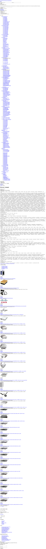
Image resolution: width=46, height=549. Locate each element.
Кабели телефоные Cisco (12, 203)
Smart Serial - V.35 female (14, 243)
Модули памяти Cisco (5, 44)
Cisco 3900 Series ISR (41, 197)
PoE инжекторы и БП (5, 67)
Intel (26, 191)
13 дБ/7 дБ (26, 229)
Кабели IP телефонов (5, 115)
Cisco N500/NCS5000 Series (6, 21)
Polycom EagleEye (19, 197)
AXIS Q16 (34, 201)
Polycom (9, 191)
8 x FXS (24, 258)
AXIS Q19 (32, 204)
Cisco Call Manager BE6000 (6, 118)
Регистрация (1, 9)
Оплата (6, 0)
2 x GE (24, 219)
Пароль (13, 2)
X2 (15, 257)
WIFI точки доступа (4, 57)
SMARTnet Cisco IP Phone (6, 146)
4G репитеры (4, 176)
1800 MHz (8, 224)
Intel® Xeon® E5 (43, 205)
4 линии (11, 239)
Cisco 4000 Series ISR (32, 203)
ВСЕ (2, 506)
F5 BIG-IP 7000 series (8, 208)
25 (5, 213)
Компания (1, 0)
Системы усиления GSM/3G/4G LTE (6, 539)
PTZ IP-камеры (5, 134)
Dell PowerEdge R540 (14, 210)
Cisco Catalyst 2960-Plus (37, 194)
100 (8, 213)
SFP (1, 244)
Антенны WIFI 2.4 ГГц (6, 53)
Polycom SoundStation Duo (6, 91)
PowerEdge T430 (5, 154)
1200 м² (18, 227)
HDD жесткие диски (5, 168)
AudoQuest (16, 191)
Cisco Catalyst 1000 (5, 26)
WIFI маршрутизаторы (6, 23)
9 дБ (9, 229)
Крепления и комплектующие (6, 114)
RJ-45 (11, 242)
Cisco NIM (23, 207)
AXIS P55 (31, 201)
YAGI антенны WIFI (5, 49)
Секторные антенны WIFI (6, 50)
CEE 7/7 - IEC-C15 (42, 243)
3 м (3, 251)
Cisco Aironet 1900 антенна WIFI (20, 193)
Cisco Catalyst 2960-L (5, 27)
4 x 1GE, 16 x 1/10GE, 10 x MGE (8, 221)
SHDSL (6, 259)
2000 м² (35, 227)
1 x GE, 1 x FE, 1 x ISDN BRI (11, 219)
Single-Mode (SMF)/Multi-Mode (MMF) (17, 241)
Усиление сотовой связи (5, 531)
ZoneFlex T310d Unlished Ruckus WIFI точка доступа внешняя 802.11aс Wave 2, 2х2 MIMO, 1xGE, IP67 (12, 352)
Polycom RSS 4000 (33, 200)
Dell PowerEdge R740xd (39, 210)
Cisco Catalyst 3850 (23, 195)
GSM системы (3, 173)
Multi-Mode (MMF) (9, 241)
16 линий (27, 239)
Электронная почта (2, 2)
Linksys (19, 191)
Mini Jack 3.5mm (28, 242)
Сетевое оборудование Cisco (5, 536)
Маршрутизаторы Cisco (4, 16)
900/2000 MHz (29, 224)
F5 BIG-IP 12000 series (27, 208)
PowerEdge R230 (5, 156)
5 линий (14, 239)
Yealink (36, 191)
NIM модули (4, 41)
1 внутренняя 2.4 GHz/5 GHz (10, 254)
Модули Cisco (3, 37)
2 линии (5, 239)
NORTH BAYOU (40, 191)
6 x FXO (27, 258)
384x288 (24, 233)
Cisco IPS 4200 (23, 200)
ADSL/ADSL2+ (33, 257)
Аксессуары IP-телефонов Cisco (14, 196)
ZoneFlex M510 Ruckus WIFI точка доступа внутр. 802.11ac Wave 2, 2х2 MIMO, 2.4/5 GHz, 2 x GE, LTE (12, 399)
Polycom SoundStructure (21, 202)
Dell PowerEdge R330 (40, 209)
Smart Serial (4, 244)
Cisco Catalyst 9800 (24, 209)
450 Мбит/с (2, 236)
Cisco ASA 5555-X (5, 124)
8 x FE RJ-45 (33, 217)
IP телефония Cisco (4, 537)
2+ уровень (5, 214)
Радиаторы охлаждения (6, 170)
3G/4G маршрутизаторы (6, 24)
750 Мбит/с (6, 236)
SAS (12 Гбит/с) (28, 259)
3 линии (8, 239)
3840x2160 (21, 233)
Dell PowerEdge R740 (32, 210)
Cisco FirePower (7, 209)
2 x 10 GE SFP (16, 217)
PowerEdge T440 (5, 155)
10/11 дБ (16, 229)
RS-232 (2, 257)
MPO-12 (42, 259)
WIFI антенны (3, 47)
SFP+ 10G (10, 257)
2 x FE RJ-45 (2, 217)
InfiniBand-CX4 (14, 242)
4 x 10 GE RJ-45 (25, 217)
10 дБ (13, 229)
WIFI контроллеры (4, 69)
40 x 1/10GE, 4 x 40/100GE (16, 221)
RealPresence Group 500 (6, 84)
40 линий (38, 239)
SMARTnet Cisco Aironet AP (6, 147)
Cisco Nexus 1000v (5, 36)
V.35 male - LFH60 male (10, 244)
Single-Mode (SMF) (3, 241)
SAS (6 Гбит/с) (32, 259)
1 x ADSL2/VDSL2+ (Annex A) (19, 220)
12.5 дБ (7, 229)
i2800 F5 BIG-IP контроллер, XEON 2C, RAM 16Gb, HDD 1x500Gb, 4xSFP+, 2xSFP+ (10, 439)
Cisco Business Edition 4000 (17, 207)
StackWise (34, 243)
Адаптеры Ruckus (41, 207)
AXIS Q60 (41, 201)
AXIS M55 (11, 209)
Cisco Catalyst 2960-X (5, 28)
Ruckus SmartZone (13, 205)
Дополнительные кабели (6, 95)
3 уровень (9, 214)
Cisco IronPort (3, 148)
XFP (13, 257)
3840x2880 (32, 234)
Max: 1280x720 (10, 232)
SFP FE (5, 257)
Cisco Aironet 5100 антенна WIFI (21, 194)
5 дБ (30, 228)
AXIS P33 (24, 201)
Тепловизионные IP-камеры (6, 137)
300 (10, 213)
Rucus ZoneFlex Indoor (42, 203)
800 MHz (2, 224)
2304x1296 (39, 234)
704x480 (27, 233)
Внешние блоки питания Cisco (23, 196)
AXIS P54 (27, 201)
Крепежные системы (30, 196)
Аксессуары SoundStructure (6, 99)
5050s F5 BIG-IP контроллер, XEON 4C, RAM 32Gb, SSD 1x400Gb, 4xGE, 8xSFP (10, 471)
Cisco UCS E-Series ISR (6, 151)
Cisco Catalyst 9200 (5, 31)
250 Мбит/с (10, 247)
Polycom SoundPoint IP (6, 109)
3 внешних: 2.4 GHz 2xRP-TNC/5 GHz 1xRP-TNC (34, 254)
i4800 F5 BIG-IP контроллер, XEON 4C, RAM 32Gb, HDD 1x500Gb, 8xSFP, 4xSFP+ (10, 464)
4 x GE (30, 219)
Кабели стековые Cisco (41, 202)
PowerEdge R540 (5, 161)
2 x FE (22, 257)
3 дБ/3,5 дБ (16, 228)
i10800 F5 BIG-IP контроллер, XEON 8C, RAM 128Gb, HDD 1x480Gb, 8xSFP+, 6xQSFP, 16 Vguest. (12, 413)
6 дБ (37, 228)
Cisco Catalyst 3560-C (5, 29)
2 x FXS (8, 259)
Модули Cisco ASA (5, 128)
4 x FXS (21, 258)
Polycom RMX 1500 (5, 88)
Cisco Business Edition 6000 (23, 204)
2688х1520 (25, 234)
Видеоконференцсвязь (4, 538)
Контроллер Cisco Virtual (6, 74)
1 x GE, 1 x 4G (18, 219)
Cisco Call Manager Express (6, 117)
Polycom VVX (19, 200)
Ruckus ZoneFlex (5, 65)
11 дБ (19, 229)
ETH (37, 257)
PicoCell (29, 191)
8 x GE (39, 257)
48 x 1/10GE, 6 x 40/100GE (24, 221)
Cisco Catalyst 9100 (19, 209)
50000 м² (43, 227)
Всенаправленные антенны (6, 48)
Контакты (10, 0)
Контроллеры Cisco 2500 (6, 70)
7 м (11, 251)
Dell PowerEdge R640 (26, 210)
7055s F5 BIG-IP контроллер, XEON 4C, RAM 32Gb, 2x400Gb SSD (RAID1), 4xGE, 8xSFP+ (11, 497)
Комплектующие (5, 96)
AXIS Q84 (39, 204)
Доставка (8, 0)
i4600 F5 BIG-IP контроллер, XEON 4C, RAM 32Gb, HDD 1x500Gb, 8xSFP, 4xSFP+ (10, 458)
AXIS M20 (3, 201)
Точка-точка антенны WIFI (6, 52)
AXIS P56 (28, 204)
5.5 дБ (35, 228)
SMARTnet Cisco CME (6, 145)
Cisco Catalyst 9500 (5, 33)
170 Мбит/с (6, 247)
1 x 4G (22, 219)
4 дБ (25, 228)
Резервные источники (6, 68)
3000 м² (37, 227)
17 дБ (40, 229)
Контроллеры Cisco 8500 (6, 73)
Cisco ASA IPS (5, 127)
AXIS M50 (10, 201)
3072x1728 (42, 234)
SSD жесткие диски (5, 167)
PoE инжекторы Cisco (6, 196)
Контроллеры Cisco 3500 (6, 71)
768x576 (8, 233)
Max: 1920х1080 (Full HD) (4, 232)
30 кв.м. (14, 251)
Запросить (1, 277)
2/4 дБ (9, 228)
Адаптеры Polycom (28, 200)
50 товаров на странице (5, 267)
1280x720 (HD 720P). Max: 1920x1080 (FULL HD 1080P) (20, 232)
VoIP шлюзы (3, 130)
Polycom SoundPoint (13, 200)
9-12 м (16, 251)
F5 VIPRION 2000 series (40, 208)
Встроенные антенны (4, 261)
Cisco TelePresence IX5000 (6, 82)
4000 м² (40, 227)
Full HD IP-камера (5, 140)
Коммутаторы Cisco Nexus (5, 34)
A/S (29, 258)
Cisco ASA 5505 (5, 126)
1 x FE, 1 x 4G (3, 219)
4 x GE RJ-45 (20, 217)
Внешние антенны (9, 261)
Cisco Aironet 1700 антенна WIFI (11, 193)
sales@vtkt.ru (1, 514)
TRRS (11, 259)
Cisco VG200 (10, 202)
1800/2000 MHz (33, 224)
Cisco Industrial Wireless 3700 (26, 205)
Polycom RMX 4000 (5, 89)
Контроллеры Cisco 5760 (6, 72)
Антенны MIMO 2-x (5, 55)
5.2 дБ (32, 228)
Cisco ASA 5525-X (5, 123)
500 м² (9, 227)
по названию (8, 263)
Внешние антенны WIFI (6, 51)
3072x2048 (28, 234)
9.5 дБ (11, 229)
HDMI (14, 244)
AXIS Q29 (17, 205)
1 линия (2, 239)
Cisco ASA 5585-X (5, 125)
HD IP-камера (5, 139)
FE (24, 257)
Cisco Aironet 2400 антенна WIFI (29, 193)
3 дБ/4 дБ (20, 228)
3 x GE (27, 219)
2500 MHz (15, 224)
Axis (1, 191)
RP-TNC (2, 242)
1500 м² (20, 227)
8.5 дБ (4, 229)
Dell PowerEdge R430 (8, 210)
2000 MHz (12, 224)
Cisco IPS (4, 129)
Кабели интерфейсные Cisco (37, 196)
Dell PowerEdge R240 (34, 209)
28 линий (41, 239)
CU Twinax (28, 241)
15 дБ (34, 229)
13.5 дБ (30, 229)
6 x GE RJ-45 (29, 217)
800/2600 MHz (20, 224)
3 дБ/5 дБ (23, 228)
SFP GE (8, 257)
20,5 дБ (44, 229)
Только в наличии (3, 264)
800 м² (12, 227)
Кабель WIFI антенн (5, 66)
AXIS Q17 (38, 201)
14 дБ (32, 229)
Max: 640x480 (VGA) (37, 232)
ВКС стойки (4, 100)
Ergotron (6, 191)
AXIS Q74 (6, 204)
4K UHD (35, 234)
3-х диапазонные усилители (6, 179)
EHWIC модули (5, 39)
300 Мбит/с (13, 247)
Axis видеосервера (5, 138)
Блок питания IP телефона (6, 113)
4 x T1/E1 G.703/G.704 (9, 258)
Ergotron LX (43, 200)
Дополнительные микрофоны (6, 94)
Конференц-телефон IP (6, 93)
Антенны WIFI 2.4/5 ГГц (6, 54)
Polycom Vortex (5, 98)
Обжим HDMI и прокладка (5, 530)
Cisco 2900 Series (5, 19)
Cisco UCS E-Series (5, 203)
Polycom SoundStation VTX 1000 (33, 199)
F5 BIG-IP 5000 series (14, 208)
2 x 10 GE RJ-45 (11, 217)
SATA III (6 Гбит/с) (15, 259)
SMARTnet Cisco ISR (5, 144)
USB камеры (4, 116)
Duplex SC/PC (23, 242)
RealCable (12, 191)
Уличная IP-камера (5, 141)
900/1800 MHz (24, 224)
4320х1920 (4, 233)
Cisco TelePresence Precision (6, 102)
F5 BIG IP (4, 172)
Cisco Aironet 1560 (3, 207)
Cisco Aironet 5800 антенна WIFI (29, 194)
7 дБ (42, 228)
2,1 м (2, 251)
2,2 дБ (4, 228)
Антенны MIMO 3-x (5, 56)
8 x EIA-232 (32, 258)
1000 (14, 213)
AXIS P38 (14, 209)
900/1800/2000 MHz (38, 224)
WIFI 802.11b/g (37, 258)
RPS (41, 257)
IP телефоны (3, 106)
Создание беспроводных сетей (5, 528)
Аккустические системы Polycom (33, 202)
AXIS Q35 (35, 204)
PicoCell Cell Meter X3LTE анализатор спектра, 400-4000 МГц (7, 278)
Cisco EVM (37, 203)
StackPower (38, 243)
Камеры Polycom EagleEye (6, 103)
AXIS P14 (21, 201)
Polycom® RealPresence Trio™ (6, 92)
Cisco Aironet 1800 (16, 204)
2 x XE (19, 258)
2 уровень (2, 214)
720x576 (14, 233)
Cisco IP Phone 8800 (8, 199)
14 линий (23, 239)
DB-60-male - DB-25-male (37, 242)
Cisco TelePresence (18, 203)
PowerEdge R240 (5, 157)
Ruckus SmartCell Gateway (6, 76)
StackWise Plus (30, 243)
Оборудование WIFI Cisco (5, 535)
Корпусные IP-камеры (6, 136)
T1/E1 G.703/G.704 (42, 258)
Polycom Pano (31, 207)
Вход (1, 1)
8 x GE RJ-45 (37, 217)
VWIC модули (5, 42)
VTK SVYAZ (32, 191)
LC (19, 259)
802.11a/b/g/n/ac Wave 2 (9, 250)
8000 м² (26, 227)
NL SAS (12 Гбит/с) (37, 259)
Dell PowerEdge (38, 205)
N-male (5, 242)
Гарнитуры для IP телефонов (6, 112)
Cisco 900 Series (5, 17)
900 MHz (5, 224)
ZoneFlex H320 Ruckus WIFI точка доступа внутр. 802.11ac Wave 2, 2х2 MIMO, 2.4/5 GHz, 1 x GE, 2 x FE (13, 390)
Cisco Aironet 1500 (5, 63)
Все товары (3, 268)
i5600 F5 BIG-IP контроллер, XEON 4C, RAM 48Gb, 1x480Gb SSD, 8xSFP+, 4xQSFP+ (10, 484)
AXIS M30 (7, 201)
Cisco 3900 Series (5, 20)
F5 (43, 191)
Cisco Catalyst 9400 (5, 32)
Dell (24, 191)
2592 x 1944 (21, 234)
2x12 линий (30, 239)
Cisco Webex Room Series (6, 78)
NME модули (4, 40)
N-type (24, 244)
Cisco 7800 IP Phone (5, 107)
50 (7, 213)
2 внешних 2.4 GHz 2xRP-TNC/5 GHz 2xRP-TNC (21, 254)
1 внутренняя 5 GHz (3, 254)
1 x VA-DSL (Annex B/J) (41, 219)
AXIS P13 (17, 201)
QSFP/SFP (29, 244)
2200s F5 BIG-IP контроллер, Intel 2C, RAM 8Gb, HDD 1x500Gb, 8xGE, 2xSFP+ (10, 427)
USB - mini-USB (20, 243)
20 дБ (42, 229)
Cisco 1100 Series (5, 18)
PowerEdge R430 (5, 159)
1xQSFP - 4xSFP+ (20, 244)
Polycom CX (8, 200)
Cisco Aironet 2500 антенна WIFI (38, 193)
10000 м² (29, 227)
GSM (17, 257)
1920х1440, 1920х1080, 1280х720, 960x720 (10, 234)
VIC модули (4, 43)
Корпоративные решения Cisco (5, 540)
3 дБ (11, 228)
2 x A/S (26, 257)
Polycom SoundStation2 (25, 199)
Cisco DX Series (5, 79)
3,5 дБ (13, 228)
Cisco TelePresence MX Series (6, 80)
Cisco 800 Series (24, 197)
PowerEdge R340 (5, 158)
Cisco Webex (29, 209)
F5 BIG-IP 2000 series (33, 208)
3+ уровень (13, 214)
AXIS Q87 (42, 204)
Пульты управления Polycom (25, 203)
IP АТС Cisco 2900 (28, 195)
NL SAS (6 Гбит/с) (22, 259)
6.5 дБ (40, 228)
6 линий (17, 239)
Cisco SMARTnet (4, 142)
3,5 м (6, 251)
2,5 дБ (6, 228)
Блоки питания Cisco (5, 46)
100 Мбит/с (2, 247)
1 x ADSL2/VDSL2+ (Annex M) (27, 220)
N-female (8, 242)
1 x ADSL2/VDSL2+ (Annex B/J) (10, 220)
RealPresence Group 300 (6, 83)
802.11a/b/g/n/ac (3, 250)
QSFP (27, 244)
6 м (9, 251)
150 (16, 213)
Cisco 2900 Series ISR (35, 197)
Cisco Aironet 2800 (5, 59)
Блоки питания (5, 169)
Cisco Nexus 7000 (5, 35)
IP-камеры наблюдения (4, 132)
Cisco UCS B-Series (11, 204)
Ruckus (22, 191)
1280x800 (11, 233)
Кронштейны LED (5, 101)
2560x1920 (17, 234)
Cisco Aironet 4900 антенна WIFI (12, 194)
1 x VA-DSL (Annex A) (34, 219)
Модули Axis (2, 204)
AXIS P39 (21, 205)
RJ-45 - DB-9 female (25, 243)
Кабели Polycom (15, 202)
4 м (7, 251)
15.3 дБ (37, 229)
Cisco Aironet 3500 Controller (10, 207)
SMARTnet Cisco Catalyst (6, 143)
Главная (1, 185)
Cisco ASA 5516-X (5, 122)
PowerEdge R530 (5, 160)
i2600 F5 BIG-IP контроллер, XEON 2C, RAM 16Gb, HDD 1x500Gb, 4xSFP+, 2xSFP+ (10, 433)
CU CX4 (32, 241)
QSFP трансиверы (5, 38)
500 (12, 213)
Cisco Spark (26, 207)
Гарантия (4, 0)
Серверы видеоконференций (5, 87)
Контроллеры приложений (5, 171)
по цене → (1, 263)
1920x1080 (32, 232)
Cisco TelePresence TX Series (6, 81)
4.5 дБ (28, 228)
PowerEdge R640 (5, 162)
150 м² (4, 227)
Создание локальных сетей (5, 527)
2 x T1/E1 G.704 (3, 258)
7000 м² (23, 227)
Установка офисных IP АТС (5, 529)
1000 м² (15, 227)
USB (19, 257)
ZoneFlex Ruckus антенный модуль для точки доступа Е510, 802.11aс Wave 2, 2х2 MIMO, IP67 (11, 314)
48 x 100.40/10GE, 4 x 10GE (31, 221)
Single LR (33, 244)
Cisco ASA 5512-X (5, 121)
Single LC (32, 242)
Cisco (4, 191)
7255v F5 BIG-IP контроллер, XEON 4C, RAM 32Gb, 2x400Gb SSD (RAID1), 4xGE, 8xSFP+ (11, 504)
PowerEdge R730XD (5, 164)
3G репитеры (4, 175)
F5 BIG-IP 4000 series (20, 208)
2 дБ (1, 228)
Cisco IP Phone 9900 (14, 199)
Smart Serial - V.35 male (7, 243)
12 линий (20, 239)
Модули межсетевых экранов (12, 197)
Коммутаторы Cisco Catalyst (5, 25)
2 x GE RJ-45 (7, 217)
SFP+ (17, 244)
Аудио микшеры (4, 97)
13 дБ (23, 229)
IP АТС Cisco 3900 (34, 195)
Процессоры (4, 166)
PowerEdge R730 (5, 163)
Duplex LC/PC (19, 242)
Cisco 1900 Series (29, 197)
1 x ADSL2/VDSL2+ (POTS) (35, 220)
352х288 (29, 232)
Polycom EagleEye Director (6, 104)
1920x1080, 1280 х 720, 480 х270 (33, 233)
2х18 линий (34, 239)
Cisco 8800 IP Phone (5, 108)
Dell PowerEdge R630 (20, 210)
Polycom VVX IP (5, 110)
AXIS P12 (14, 201)
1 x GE (6, 219)
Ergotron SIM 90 (39, 200)
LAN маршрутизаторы (6, 22)
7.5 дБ (44, 228)
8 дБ (1, 229)
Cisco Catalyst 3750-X (17, 195)
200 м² (32, 227)
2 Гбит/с (10, 236)
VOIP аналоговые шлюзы (6, 131)
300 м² (7, 227)
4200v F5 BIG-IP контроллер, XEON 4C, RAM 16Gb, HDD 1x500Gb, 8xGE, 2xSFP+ (10, 452)
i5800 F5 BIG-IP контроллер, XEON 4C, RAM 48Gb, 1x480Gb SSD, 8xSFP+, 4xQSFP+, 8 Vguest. (12, 490)
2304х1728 (17, 233)
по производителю (12, 263)
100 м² (2, 227)
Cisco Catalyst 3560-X (5, 195)
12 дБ (21, 229)
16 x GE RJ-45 (42, 217)
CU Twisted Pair (24, 241)
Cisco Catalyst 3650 (11, 195)
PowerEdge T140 (5, 153)
